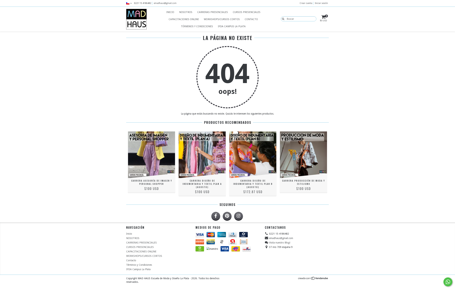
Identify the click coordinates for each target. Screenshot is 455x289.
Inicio (170, 12)
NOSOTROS (185, 12)
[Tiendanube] (313, 279)
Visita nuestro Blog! (279, 242)
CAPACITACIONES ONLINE (184, 19)
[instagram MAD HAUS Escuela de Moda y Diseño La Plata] (238, 216)
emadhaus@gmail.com (165, 3)
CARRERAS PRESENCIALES (212, 12)
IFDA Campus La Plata (232, 26)
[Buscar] (282, 18)
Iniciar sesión (321, 3)
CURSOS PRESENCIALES (246, 12)
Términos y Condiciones (197, 26)
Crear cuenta (306, 3)
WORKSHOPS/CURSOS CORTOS (222, 19)
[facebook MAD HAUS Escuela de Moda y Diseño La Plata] (215, 216)
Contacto (251, 19)
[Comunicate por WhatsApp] (447, 281)
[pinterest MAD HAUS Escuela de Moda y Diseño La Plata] (227, 216)
